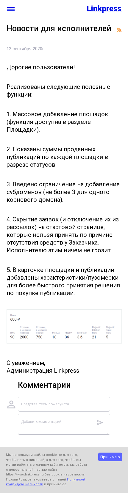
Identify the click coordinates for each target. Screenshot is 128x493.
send (100, 422)
